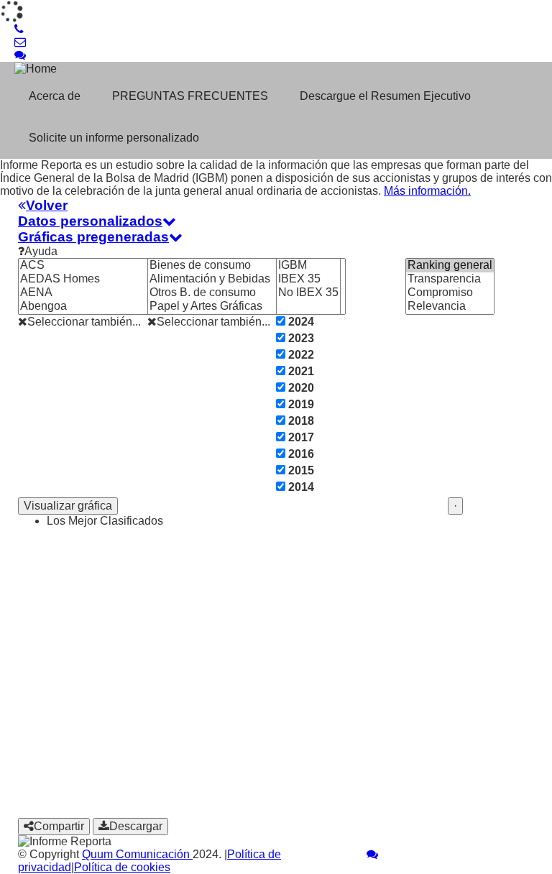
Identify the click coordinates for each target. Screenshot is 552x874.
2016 (299, 454)
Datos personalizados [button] (90, 221)
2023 (299, 338)
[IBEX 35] (308, 279)
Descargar (135, 826)
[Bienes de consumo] (246, 265)
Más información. (427, 191)
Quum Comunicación (137, 854)
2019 (299, 404)
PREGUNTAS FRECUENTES (190, 96)
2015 (299, 470)
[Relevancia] (450, 306)
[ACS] (101, 265)
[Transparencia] (450, 279)
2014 (299, 487)
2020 (299, 388)
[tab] (276, 205)
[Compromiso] (450, 293)
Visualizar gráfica (68, 506)
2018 (299, 421)
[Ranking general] (450, 265)
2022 (299, 355)
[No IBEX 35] (308, 293)
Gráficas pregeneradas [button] (93, 236)
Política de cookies (122, 867)
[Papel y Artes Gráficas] (246, 306)
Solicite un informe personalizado (114, 138)
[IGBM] (308, 265)
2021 (299, 371)
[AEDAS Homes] (101, 279)
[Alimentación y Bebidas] (246, 279)
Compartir (59, 826)
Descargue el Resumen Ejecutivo (385, 96)
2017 (299, 437)
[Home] (106, 68)
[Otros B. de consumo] (246, 293)
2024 (299, 322)
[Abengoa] (101, 306)
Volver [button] (47, 205)
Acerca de (54, 96)
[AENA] (101, 293)
